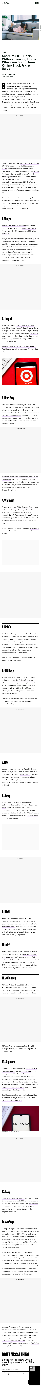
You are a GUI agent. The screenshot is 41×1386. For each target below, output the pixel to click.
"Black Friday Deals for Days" (22, 507)
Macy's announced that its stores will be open (19, 239)
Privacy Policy (5, 1374)
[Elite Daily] (6, 3)
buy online (21, 247)
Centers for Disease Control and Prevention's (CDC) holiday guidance (20, 174)
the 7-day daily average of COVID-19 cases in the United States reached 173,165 (20, 165)
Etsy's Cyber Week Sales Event (13, 1198)
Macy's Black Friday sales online (14, 225)
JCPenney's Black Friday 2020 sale (15, 985)
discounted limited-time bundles (14, 813)
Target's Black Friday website (27, 328)
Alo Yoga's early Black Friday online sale (22, 1229)
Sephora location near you (12, 1100)
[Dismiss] (37, 1367)
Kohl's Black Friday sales (11, 634)
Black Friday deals (29, 228)
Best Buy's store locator (27, 482)
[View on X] (20, 552)
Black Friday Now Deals (25, 325)
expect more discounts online (13, 1087)
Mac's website (25, 774)
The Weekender (32, 816)
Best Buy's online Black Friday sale (14, 405)
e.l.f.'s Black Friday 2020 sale (12, 952)
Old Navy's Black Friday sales (23, 680)
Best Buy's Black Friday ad (11, 415)
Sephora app (26, 1071)
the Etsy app (33, 1203)
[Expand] (31, 1367)
